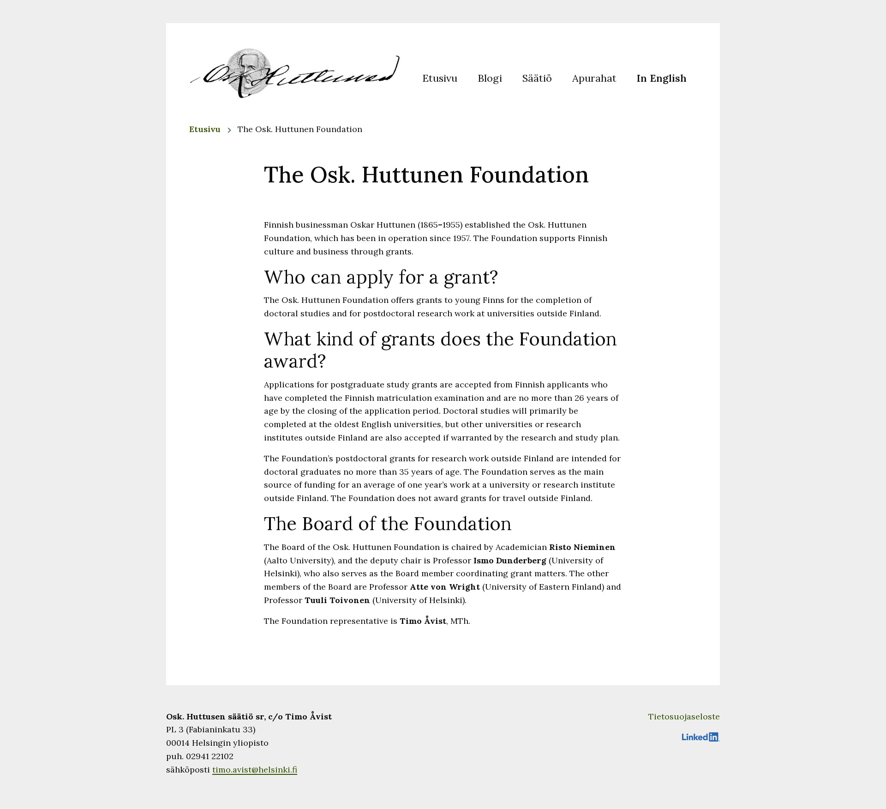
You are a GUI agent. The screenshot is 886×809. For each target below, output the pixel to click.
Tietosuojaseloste (684, 716)
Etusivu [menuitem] (439, 78)
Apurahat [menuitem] (594, 78)
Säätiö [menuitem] (537, 78)
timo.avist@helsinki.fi (254, 769)
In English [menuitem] (662, 78)
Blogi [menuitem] (490, 78)
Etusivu (205, 129)
